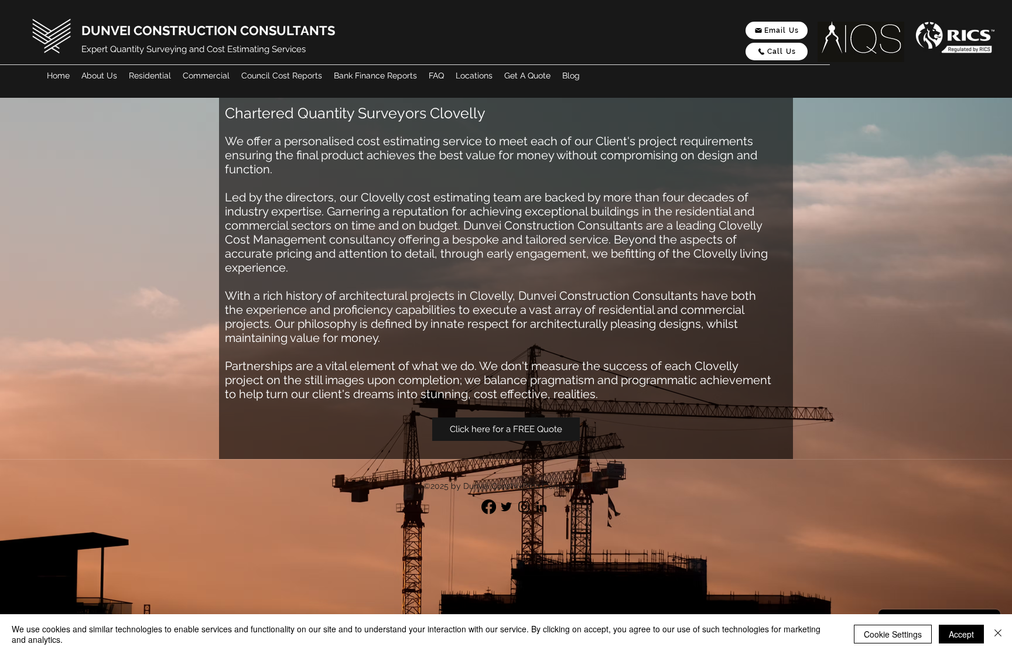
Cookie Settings (893, 634)
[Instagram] (524, 506)
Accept (961, 634)
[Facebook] (488, 506)
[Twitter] (506, 506)
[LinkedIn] (541, 506)
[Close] (998, 634)
